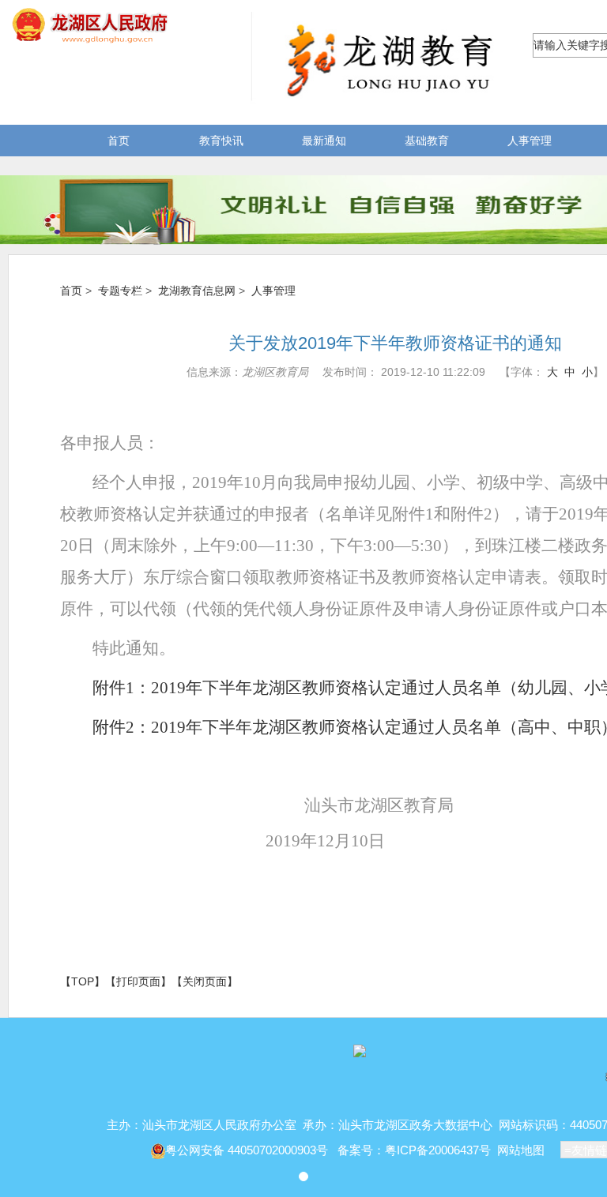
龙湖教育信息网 (197, 290)
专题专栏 (120, 290)
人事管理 (529, 140)
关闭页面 (205, 981)
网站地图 (521, 1150)
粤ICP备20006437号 (438, 1150)
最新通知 (324, 140)
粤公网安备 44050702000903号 (248, 1150)
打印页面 (138, 981)
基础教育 (427, 140)
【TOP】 (82, 981)
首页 (118, 140)
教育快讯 (221, 140)
